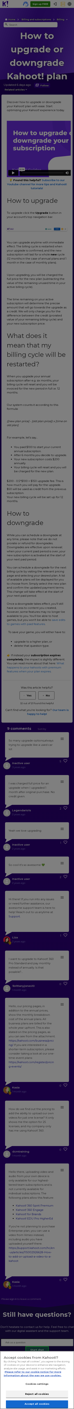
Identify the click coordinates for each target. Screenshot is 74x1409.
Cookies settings (37, 1383)
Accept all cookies (37, 1403)
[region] (37, 1380)
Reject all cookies (37, 1393)
